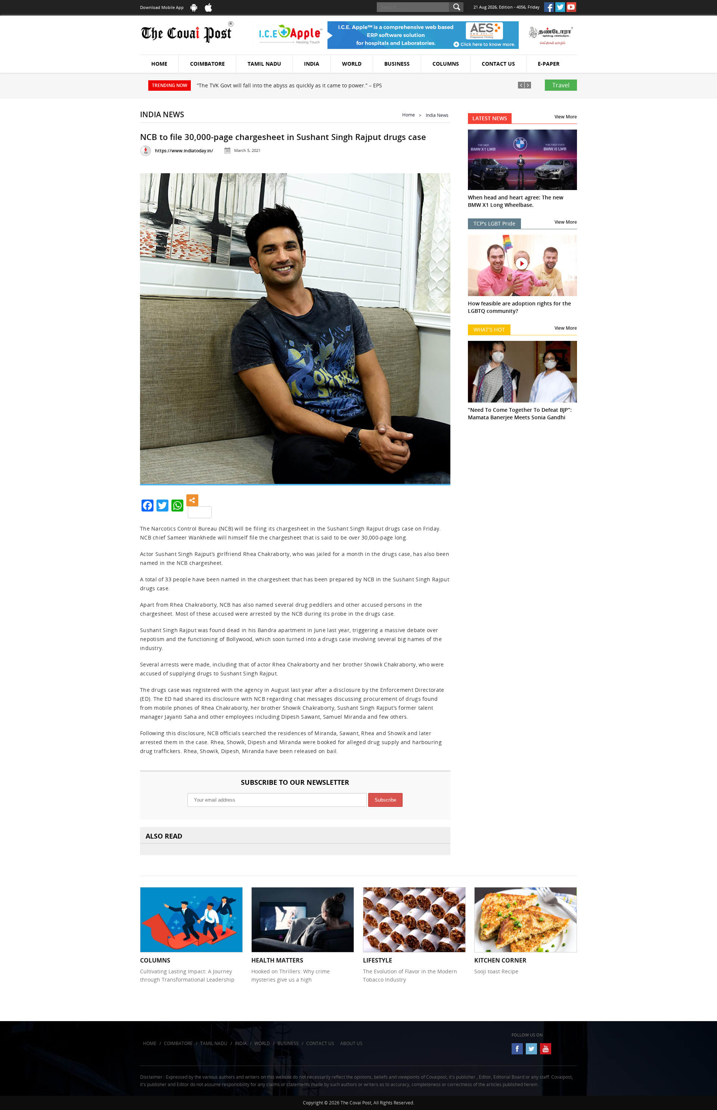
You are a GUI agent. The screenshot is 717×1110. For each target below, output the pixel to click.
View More (566, 117)
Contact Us (498, 63)
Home (159, 63)
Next (435, 321)
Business (397, 63)
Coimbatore (207, 63)
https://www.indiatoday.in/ (184, 150)
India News (437, 115)
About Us (351, 1043)
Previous (155, 321)
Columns (445, 63)
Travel (560, 85)
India (311, 63)
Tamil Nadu (264, 63)
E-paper (548, 63)
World (351, 63)
